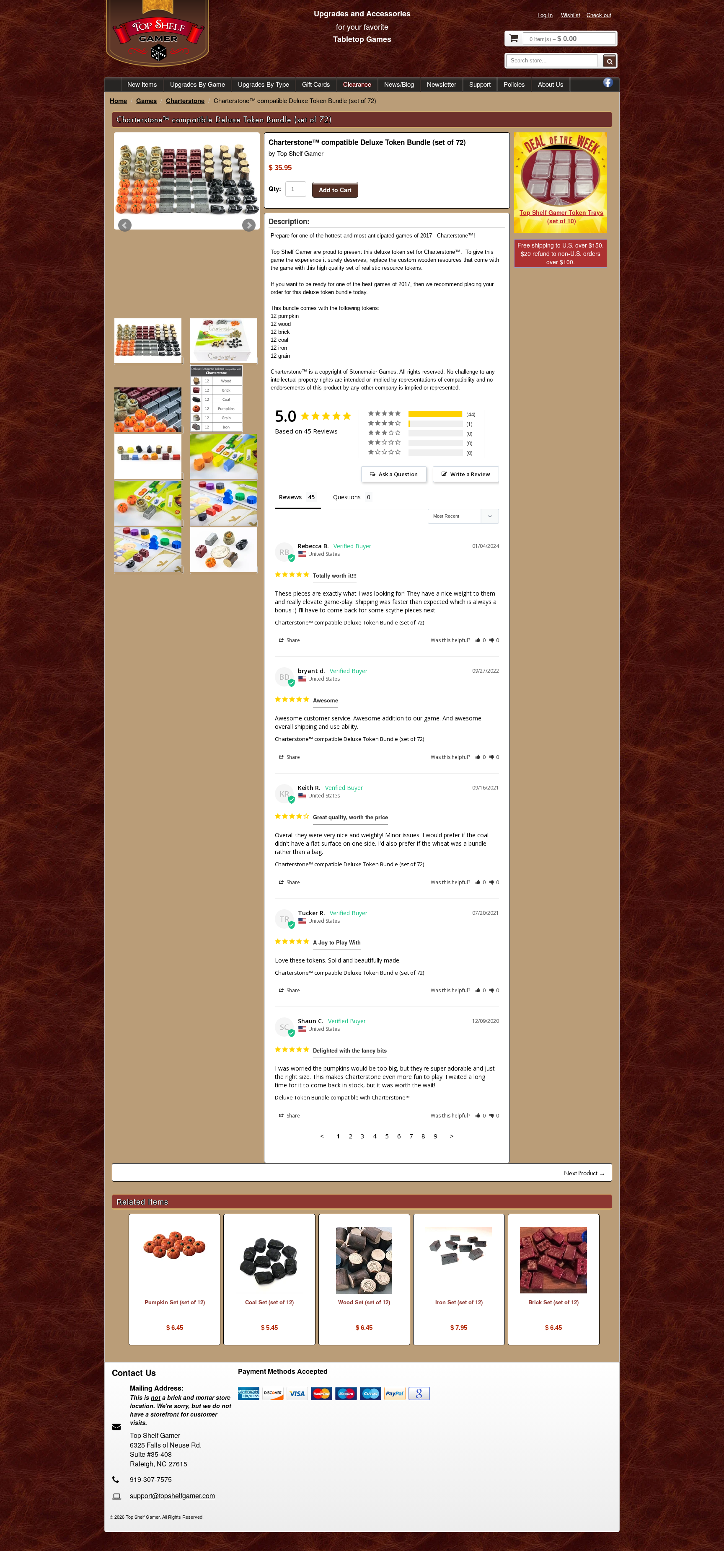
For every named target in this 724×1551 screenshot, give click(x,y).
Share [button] (292, 640)
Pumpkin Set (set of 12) (175, 1302)
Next (249, 225)
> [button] (452, 1136)
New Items (142, 84)
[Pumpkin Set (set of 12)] (174, 1246)
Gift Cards (316, 84)
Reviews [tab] (290, 497)
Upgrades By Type (263, 84)
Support (480, 84)
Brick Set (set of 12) (553, 1302)
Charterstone (185, 100)
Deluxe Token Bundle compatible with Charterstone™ (342, 1097)
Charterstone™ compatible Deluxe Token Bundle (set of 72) (349, 622)
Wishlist (570, 15)
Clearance (357, 84)
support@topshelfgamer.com (172, 1495)
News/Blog (399, 84)
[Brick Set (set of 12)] (553, 1261)
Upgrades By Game (197, 84)
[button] (480, 640)
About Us (551, 84)
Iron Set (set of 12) (459, 1302)
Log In (545, 15)
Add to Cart (335, 190)
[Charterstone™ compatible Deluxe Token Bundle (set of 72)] (187, 181)
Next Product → (584, 1173)
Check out (599, 15)
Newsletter (441, 84)
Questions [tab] (347, 497)
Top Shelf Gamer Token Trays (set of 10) (561, 216)
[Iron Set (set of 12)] (459, 1247)
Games (146, 100)
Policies (514, 84)
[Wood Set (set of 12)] (364, 1261)
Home (118, 100)
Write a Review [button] (470, 474)
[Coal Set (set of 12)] (269, 1261)
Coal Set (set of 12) (269, 1302)
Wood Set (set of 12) (364, 1302)
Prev (125, 225)
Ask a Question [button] (398, 474)
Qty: (275, 188)
